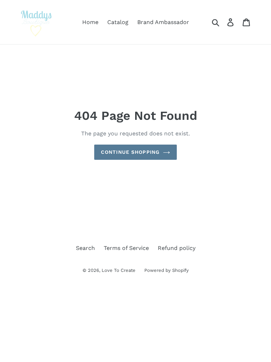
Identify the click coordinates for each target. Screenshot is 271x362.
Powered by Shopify (166, 270)
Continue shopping (130, 152)
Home (90, 22)
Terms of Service (126, 248)
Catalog (117, 22)
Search (85, 248)
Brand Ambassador (163, 22)
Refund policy (176, 248)
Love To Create (119, 270)
